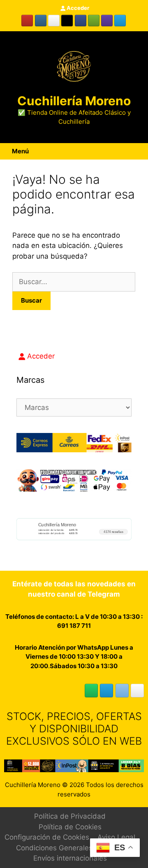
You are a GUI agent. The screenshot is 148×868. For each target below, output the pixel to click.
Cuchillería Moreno (74, 100)
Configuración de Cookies (47, 837)
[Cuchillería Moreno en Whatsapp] (91, 690)
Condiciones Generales (54, 848)
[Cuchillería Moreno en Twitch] (107, 20)
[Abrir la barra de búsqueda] (142, 151)
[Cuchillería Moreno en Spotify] (93, 20)
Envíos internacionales (70, 858)
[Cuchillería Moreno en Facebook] (80, 20)
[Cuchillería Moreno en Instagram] (40, 20)
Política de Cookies (70, 827)
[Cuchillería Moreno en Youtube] (27, 20)
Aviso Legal (116, 837)
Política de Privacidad (70, 816)
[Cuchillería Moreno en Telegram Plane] (120, 20)
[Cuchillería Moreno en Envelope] (122, 690)
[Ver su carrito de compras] (133, 151)
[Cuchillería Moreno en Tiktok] (67, 20)
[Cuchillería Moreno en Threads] (54, 20)
